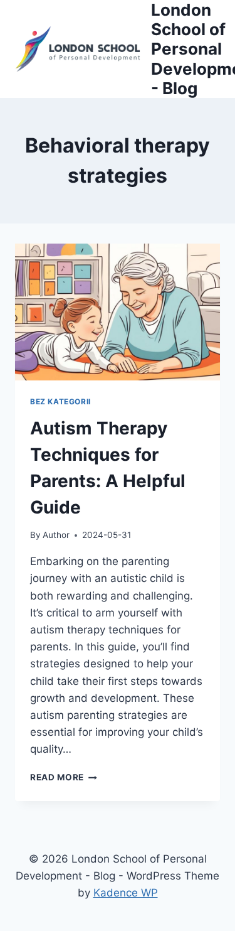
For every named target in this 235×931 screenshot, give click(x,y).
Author (56, 535)
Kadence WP (125, 892)
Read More (63, 777)
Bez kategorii (60, 401)
